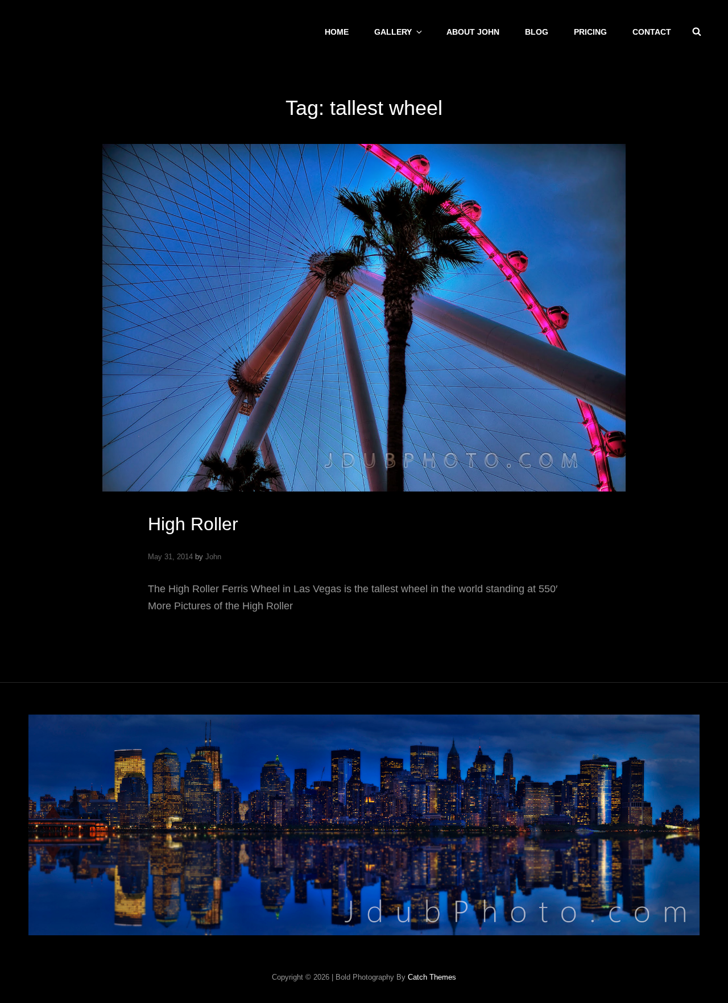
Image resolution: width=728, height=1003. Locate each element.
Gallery (393, 31)
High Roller (193, 524)
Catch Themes (432, 977)
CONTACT (651, 31)
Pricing (590, 31)
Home (337, 31)
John (213, 556)
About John (472, 31)
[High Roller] (364, 318)
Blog (536, 31)
